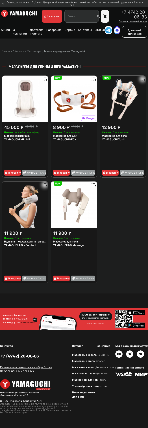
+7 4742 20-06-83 (134, 14)
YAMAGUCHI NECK (64, 139)
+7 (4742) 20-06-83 (19, 356)
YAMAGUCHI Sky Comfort (20, 245)
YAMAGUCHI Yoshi (113, 139)
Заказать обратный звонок (133, 21)
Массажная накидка (17, 135)
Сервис (69, 30)
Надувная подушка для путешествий (27, 241)
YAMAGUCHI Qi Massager (69, 245)
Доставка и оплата (36, 31)
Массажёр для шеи (65, 135)
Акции (5, 30)
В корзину (14, 172)
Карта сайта (102, 386)
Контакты (85, 30)
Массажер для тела (65, 241)
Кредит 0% (101, 373)
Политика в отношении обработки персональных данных (26, 369)
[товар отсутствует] (105, 16)
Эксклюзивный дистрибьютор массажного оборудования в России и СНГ (106, 3)
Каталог (100, 361)
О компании (20, 31)
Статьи (100, 30)
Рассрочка (54, 30)
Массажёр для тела (114, 135)
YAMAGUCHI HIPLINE (17, 139)
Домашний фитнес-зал (134, 32)
